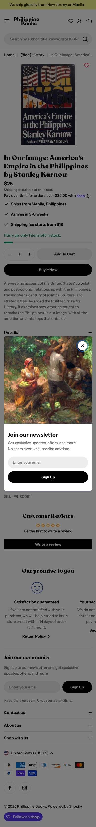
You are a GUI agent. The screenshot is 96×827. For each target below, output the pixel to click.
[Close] (82, 345)
